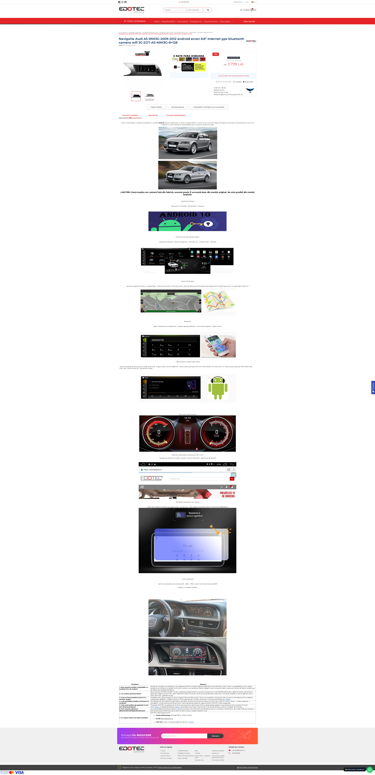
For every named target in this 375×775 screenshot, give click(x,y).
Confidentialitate (183, 750)
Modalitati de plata (183, 753)
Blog (196, 750)
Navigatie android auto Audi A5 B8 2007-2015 (173, 32)
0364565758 (185, 2)
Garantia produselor (218, 750)
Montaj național (177, 107)
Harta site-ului (199, 760)
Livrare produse (165, 756)
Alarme (157, 21)
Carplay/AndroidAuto (168, 21)
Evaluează (249, 82)
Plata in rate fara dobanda (186, 756)
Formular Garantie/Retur (176, 115)
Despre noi (215, 753)
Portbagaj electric (196, 21)
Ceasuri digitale (225, 21)
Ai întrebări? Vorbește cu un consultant (209, 107)
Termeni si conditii (166, 758)
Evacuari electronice (211, 21)
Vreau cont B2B (183, 758)
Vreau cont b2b (249, 21)
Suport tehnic (156, 107)
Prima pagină (123, 32)
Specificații (153, 115)
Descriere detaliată (130, 115)
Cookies (197, 753)
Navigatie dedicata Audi (150, 32)
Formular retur (165, 753)
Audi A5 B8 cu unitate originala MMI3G (201, 32)
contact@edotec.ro (238, 750)
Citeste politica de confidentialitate (170, 767)
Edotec (228, 699)
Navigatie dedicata (135, 32)
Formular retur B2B (218, 760)
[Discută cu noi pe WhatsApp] (370, 770)
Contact (163, 750)
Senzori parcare (182, 21)
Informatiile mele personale (248, 767)
